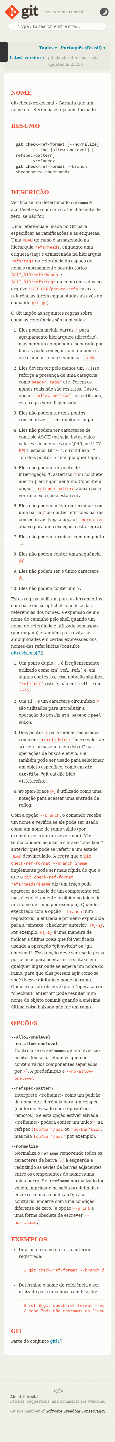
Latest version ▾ (27, 57)
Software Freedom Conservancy (75, 1411)
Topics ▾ (48, 47)
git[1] (56, 1341)
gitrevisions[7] (26, 652)
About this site (24, 1397)
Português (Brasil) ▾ (83, 47)
